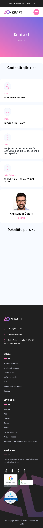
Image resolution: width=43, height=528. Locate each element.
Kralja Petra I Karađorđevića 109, (21, 340)
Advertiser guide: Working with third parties (20, 441)
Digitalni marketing (11, 363)
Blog (5, 414)
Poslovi (6, 428)
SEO (5, 382)
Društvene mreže (10, 377)
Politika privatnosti (11, 432)
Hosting (7, 391)
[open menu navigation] (36, 12)
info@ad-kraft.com (14, 123)
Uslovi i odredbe (10, 437)
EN (34, 3)
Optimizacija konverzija (13, 386)
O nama (7, 409)
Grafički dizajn (9, 373)
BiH (28, 3)
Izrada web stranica (11, 368)
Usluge (6, 423)
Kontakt (7, 418)
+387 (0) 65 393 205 (16, 3)
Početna (21, 41)
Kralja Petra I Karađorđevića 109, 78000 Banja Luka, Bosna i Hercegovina (21, 151)
